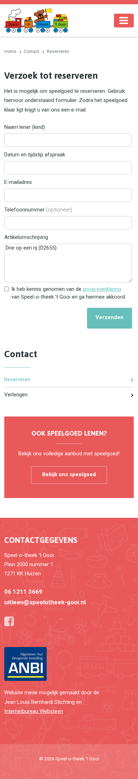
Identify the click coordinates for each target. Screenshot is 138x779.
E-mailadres (18, 182)
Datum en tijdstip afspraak (34, 154)
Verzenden (109, 317)
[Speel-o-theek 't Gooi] (36, 20)
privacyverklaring (102, 289)
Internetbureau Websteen (33, 711)
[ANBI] (25, 663)
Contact (20, 354)
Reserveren (17, 379)
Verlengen (16, 394)
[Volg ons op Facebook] (9, 621)
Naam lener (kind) (24, 127)
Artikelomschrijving (26, 237)
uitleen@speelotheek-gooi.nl (45, 602)
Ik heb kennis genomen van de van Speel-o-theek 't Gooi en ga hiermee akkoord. (68, 293)
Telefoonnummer (38, 209)
